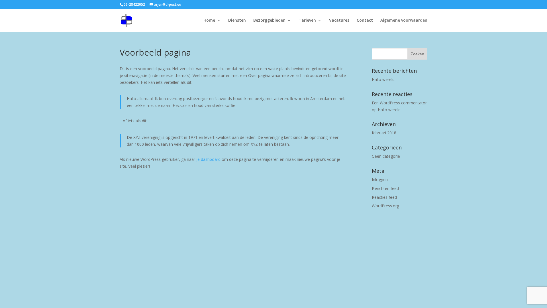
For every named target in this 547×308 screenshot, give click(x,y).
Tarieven (307, 20)
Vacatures (339, 20)
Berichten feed (385, 188)
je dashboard (208, 159)
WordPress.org (385, 205)
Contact (365, 20)
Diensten (237, 20)
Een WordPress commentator (399, 103)
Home (209, 20)
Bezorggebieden (269, 20)
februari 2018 (384, 132)
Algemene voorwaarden (403, 20)
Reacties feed (384, 197)
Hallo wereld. (383, 79)
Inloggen (380, 179)
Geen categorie (386, 156)
